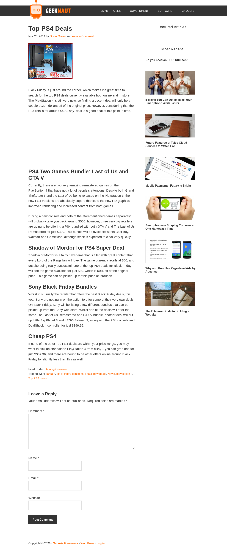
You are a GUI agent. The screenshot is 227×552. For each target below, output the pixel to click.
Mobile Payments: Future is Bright (168, 185)
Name (33, 458)
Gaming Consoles (56, 369)
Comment (36, 411)
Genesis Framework (65, 543)
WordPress (88, 543)
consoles (78, 373)
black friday (64, 373)
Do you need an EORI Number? (166, 60)
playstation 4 (124, 373)
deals (88, 373)
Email (33, 478)
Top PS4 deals (37, 378)
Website (34, 498)
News (111, 373)
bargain (50, 373)
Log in (101, 543)
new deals (99, 373)
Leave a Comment (82, 36)
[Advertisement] (81, 143)
